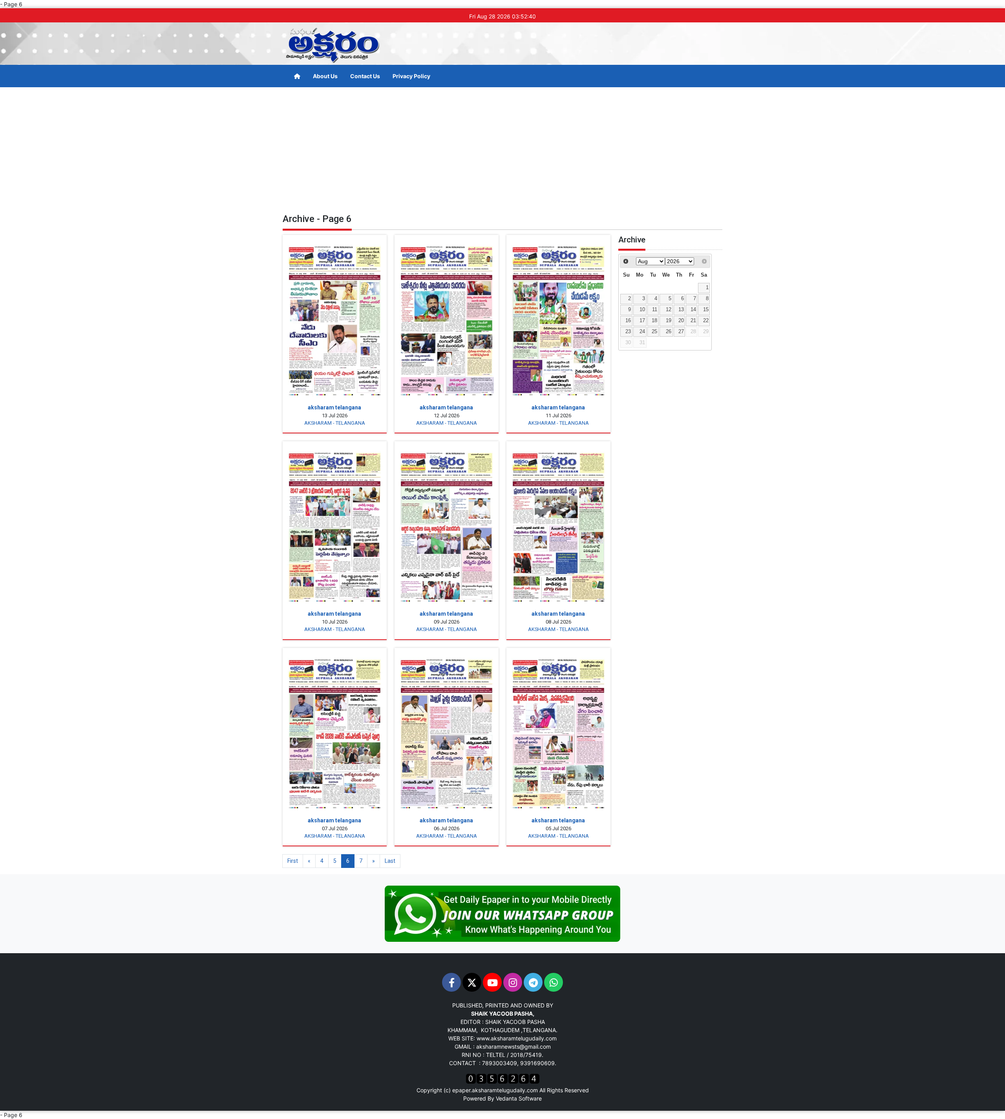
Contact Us (365, 76)
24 (642, 331)
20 (681, 320)
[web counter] (503, 1078)
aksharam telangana (334, 407)
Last (390, 861)
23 (628, 331)
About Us (325, 76)
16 (628, 320)
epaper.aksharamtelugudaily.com (495, 1090)
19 (668, 320)
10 (642, 309)
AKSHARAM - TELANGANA (334, 423)
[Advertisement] (502, 146)
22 (706, 320)
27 (681, 331)
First (292, 861)
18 (654, 320)
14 (693, 309)
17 (642, 320)
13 (681, 309)
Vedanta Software (519, 1098)
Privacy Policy (411, 76)
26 (668, 331)
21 (693, 320)
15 (706, 309)
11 (654, 309)
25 (654, 331)
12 (668, 309)
